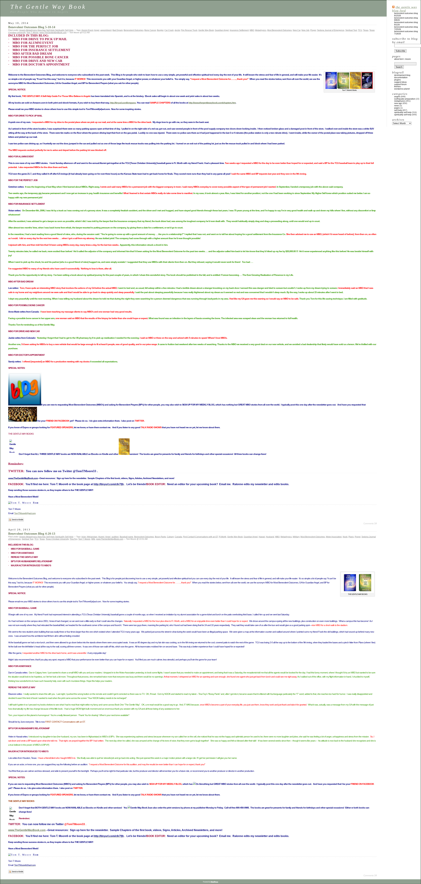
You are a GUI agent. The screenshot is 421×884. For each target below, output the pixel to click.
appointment (105, 30)
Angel (96, 30)
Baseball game (126, 537)
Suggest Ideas (400, 82)
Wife (93, 539)
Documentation (401, 77)
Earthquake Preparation (404, 99)
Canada (178, 537)
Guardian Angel (222, 30)
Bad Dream (117, 30)
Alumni (101, 537)
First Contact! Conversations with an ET (200, 537)
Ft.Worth (222, 537)
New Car (296, 30)
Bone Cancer (150, 30)
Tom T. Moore (32, 32)
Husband (270, 537)
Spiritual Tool (351, 30)
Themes (397, 86)
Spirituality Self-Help (64, 30)
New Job (305, 30)
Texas (365, 30)
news (396, 105)
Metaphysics (31, 30)
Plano (351, 537)
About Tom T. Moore (402, 59)
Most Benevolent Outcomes (279, 30)
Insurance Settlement (239, 30)
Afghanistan (92, 537)
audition (115, 537)
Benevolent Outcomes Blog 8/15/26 (406, 14)
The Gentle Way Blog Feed (404, 8)
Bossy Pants (160, 537)
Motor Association (334, 537)
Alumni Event (87, 30)
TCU (360, 30)
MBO (252, 30)
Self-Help (50, 30)
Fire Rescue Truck (189, 30)
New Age (42, 30)
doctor (177, 30)
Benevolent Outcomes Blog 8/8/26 (406, 19)
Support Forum (400, 84)
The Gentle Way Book (48, 6)
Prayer (313, 30)
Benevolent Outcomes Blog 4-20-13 (31, 533)
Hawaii (262, 537)
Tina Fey (73, 539)
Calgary (170, 537)
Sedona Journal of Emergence (330, 30)
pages (397, 108)
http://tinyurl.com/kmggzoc (123, 102)
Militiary (296, 537)
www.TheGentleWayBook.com (52, 32)
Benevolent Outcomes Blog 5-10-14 (31, 27)
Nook (345, 537)
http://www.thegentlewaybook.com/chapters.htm (212, 102)
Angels (22, 30)
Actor (83, 537)
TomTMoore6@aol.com (25, 513)
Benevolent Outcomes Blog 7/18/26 (406, 32)
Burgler (160, 30)
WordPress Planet (402, 89)
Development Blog (402, 75)
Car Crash (169, 30)
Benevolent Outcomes (133, 30)
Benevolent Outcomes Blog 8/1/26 (406, 23)
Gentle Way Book (206, 30)
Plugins (397, 80)
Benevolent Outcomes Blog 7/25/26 (406, 28)
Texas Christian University (57, 539)
